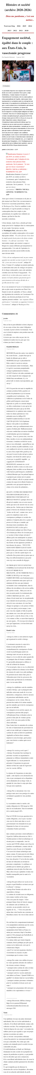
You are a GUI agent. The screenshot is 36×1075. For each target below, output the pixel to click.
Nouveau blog (9, 26)
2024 (30, 26)
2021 (21, 30)
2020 (26, 30)
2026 (19, 26)
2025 (24, 26)
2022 (15, 30)
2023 (9, 30)
